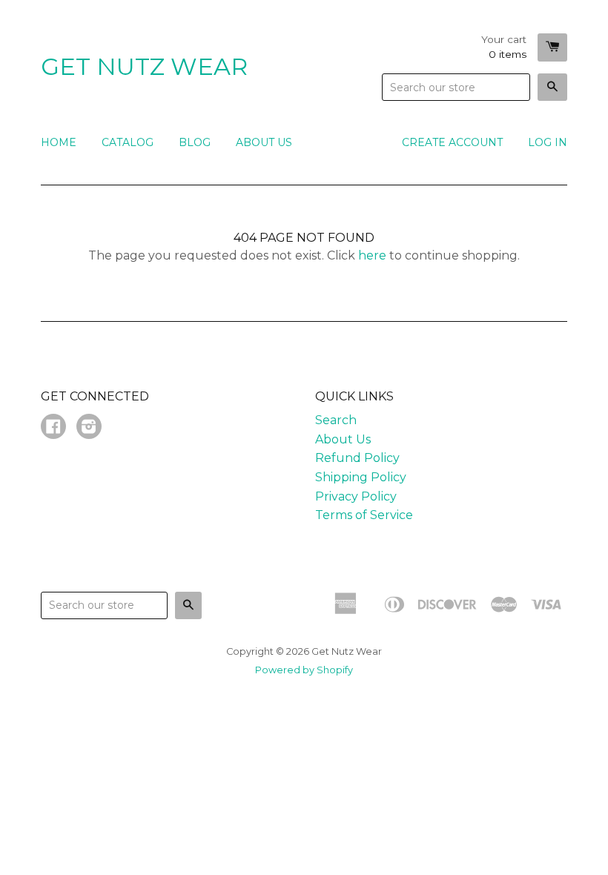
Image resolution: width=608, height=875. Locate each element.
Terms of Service (364, 515)
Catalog (127, 142)
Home (58, 142)
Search (336, 420)
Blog (195, 142)
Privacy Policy (356, 496)
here (372, 255)
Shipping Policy (360, 477)
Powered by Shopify (304, 670)
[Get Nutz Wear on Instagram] (89, 428)
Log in (547, 142)
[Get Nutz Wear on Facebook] (53, 428)
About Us (264, 142)
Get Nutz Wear (144, 66)
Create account (452, 142)
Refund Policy (357, 458)
